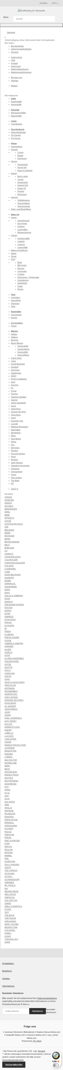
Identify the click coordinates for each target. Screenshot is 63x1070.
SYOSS (8, 909)
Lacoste (14, 424)
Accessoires (16, 315)
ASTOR (8, 521)
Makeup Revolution (19, 427)
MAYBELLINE (11, 763)
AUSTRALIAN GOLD (14, 524)
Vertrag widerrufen (13, 1064)
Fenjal (13, 391)
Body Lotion (22, 176)
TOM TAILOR (10, 918)
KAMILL (8, 933)
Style (13, 306)
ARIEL (7, 512)
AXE (6, 527)
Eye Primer (22, 223)
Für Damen (16, 135)
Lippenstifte (22, 247)
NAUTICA (9, 778)
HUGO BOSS (10, 703)
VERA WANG (10, 921)
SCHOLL (8, 876)
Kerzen (14, 318)
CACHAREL (10, 930)
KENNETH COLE (12, 727)
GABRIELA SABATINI (14, 643)
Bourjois (14, 340)
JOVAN (8, 715)
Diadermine (16, 373)
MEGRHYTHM (11, 927)
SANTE (8, 867)
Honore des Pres (18, 412)
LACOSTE (9, 736)
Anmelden (43, 3)
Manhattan (15, 430)
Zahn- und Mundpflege (21, 209)
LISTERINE (10, 748)
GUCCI (8, 670)
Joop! (13, 418)
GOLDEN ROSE (12, 661)
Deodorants (22, 164)
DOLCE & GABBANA (14, 596)
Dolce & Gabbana (19, 379)
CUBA (7, 572)
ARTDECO (9, 518)
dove (13, 382)
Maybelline (16, 433)
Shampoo (15, 303)
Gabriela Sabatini (18, 397)
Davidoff (14, 367)
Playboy (14, 451)
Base (19, 262)
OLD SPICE (10, 802)
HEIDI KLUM (10, 685)
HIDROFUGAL (11, 694)
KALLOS (8, 724)
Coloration (15, 297)
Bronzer (20, 268)
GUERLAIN (10, 673)
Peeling (20, 191)
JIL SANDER (10, 706)
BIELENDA (9, 530)
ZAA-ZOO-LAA (11, 900)
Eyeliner (21, 226)
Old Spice (15, 448)
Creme (20, 152)
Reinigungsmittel (18, 113)
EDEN (7, 590)
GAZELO (8, 652)
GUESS (8, 676)
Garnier (14, 400)
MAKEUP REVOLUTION (15, 745)
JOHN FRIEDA (11, 709)
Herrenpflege (23, 355)
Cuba (13, 361)
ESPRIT (8, 611)
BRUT (7, 545)
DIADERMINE (11, 587)
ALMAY (8, 936)
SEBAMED (9, 882)
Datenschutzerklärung (47, 998)
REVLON (9, 850)
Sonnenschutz (23, 206)
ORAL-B (8, 808)
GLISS (7, 655)
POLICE (8, 832)
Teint (13, 259)
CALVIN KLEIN (11, 560)
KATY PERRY (11, 721)
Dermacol (15, 370)
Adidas (14, 334)
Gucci (13, 406)
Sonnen (14, 197)
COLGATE (9, 566)
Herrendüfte (16, 104)
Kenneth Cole (17, 421)
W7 (12, 483)
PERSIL (8, 838)
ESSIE (7, 613)
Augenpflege (16, 147)
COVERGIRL (10, 569)
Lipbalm (21, 241)
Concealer (22, 271)
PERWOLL (9, 823)
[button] (9, 963)
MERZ (7, 766)
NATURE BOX (11, 772)
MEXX (7, 769)
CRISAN (8, 497)
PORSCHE (9, 835)
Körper (14, 173)
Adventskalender (18, 132)
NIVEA (7, 790)
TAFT (7, 912)
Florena (14, 394)
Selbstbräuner (23, 200)
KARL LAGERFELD (13, 718)
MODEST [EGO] (11, 775)
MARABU (9, 754)
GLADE (8, 649)
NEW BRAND (10, 784)
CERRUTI (9, 554)
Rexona (14, 460)
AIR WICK (9, 506)
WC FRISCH (10, 885)
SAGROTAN (10, 861)
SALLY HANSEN (12, 865)
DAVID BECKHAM (13, 575)
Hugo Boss (16, 415)
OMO (7, 805)
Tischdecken (16, 124)
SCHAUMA (9, 873)
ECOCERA (9, 626)
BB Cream (21, 265)
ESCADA (9, 607)
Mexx (13, 436)
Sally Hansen (17, 463)
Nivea (13, 442)
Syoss (13, 474)
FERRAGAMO (11, 826)
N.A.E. (7, 793)
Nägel (13, 253)
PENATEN (9, 817)
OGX (7, 796)
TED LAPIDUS (11, 870)
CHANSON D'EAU (13, 557)
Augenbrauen (23, 220)
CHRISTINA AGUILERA (15, 563)
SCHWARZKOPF (12, 879)
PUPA (7, 844)
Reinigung (22, 158)
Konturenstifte (23, 238)
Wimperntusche (24, 232)
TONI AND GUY (11, 939)
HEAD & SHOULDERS (15, 682)
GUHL (7, 679)
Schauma (15, 469)
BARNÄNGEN (11, 509)
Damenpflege (23, 349)
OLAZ (7, 799)
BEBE (7, 515)
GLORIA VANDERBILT (14, 658)
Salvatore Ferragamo (20, 466)
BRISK (7, 539)
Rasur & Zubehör (24, 170)
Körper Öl (21, 188)
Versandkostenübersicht (12, 1060)
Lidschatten (22, 229)
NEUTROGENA (11, 781)
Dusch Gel (22, 167)
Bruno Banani (17, 343)
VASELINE (9, 500)
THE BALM (9, 915)
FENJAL (8, 622)
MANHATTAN (10, 751)
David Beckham (18, 364)
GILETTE (8, 667)
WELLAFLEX (10, 894)
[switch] (56, 1065)
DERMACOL (10, 584)
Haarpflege (16, 300)
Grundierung (23, 280)
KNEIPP (8, 730)
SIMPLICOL (10, 897)
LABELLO (9, 733)
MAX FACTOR (11, 760)
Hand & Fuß (22, 185)
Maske (20, 155)
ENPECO (9, 602)
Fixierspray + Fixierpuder (28, 277)
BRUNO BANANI (12, 542)
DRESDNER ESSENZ (14, 605)
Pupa (13, 457)
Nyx (12, 445)
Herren (14, 161)
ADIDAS (8, 503)
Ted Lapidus (16, 478)
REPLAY (8, 846)
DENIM (8, 581)
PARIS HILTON (11, 820)
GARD (7, 942)
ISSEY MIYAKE (11, 697)
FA (6, 628)
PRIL (7, 858)
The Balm (15, 480)
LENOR (8, 742)
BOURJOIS (9, 536)
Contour (21, 274)
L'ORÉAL (9, 757)
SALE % (14, 489)
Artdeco (14, 337)
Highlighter (22, 283)
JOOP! (7, 712)
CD (6, 551)
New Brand (16, 439)
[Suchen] (58, 19)
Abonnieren (37, 1011)
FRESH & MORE (12, 637)
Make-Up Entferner (19, 250)
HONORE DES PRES (14, 700)
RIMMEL (8, 856)
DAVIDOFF (9, 578)
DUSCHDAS (10, 619)
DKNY (13, 376)
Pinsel (13, 256)
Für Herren (16, 138)
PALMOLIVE (10, 814)
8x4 (6, 888)
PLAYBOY (9, 829)
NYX (7, 787)
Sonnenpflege (23, 203)
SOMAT (8, 903)
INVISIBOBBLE (11, 691)
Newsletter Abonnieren (51, 1011)
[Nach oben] (31, 25)
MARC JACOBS (12, 924)
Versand (41, 1051)
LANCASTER (10, 739)
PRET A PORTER (12, 841)
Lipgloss (21, 244)
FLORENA (9, 634)
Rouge (20, 289)
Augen (14, 217)
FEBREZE (9, 617)
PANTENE (9, 811)
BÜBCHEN (9, 548)
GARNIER (9, 646)
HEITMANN (10, 688)
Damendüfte (16, 101)
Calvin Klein (16, 358)
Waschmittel (16, 116)
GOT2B (8, 664)
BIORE (7, 533)
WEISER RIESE (11, 891)
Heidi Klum (16, 409)
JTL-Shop (37, 1041)
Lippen (14, 235)
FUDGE (8, 640)
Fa (12, 388)
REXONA (9, 852)
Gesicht (14, 149)
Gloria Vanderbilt (18, 403)
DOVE (7, 599)
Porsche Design (18, 454)
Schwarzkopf (16, 472)
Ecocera (14, 385)
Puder (20, 286)
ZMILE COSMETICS (13, 906)
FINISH (8, 631)
